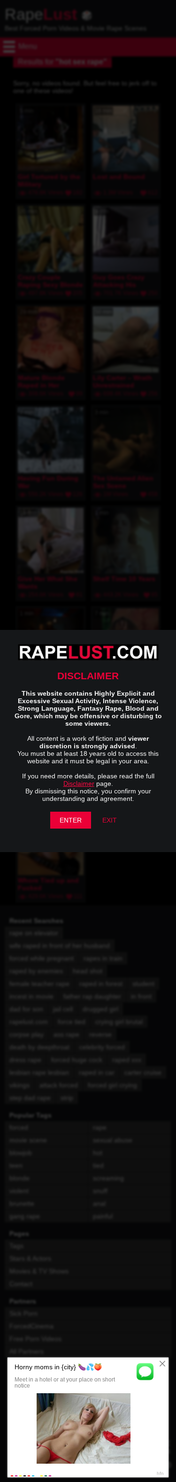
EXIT (109, 820)
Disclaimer (78, 783)
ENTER (71, 820)
